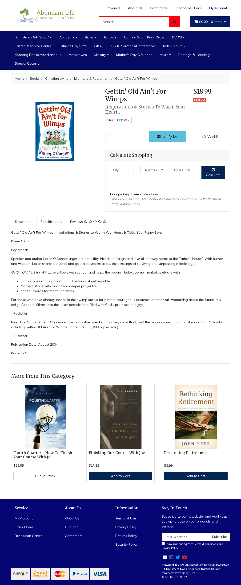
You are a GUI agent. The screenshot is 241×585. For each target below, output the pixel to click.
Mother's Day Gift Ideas (134, 55)
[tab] (23, 221)
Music (164, 55)
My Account (218, 8)
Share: (112, 120)
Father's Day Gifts (72, 46)
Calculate (213, 175)
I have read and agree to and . (192, 546)
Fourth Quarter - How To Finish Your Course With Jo (42, 455)
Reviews (77, 222)
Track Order (24, 527)
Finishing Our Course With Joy (117, 453)
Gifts (97, 46)
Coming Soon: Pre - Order (144, 37)
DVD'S (177, 37)
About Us (135, 8)
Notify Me (169, 136)
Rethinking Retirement (185, 453)
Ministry (100, 55)
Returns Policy (126, 536)
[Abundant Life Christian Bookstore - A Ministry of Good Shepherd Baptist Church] (45, 15)
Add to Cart (120, 476)
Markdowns (78, 55)
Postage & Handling (194, 55)
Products (113, 8)
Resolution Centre (28, 536)
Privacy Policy (125, 527)
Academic (67, 37)
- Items (211, 22)
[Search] (174, 21)
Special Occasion (28, 63)
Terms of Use (125, 518)
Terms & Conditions (206, 544)
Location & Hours (188, 8)
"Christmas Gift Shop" (32, 37)
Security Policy (126, 544)
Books (109, 37)
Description (23, 222)
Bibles (89, 37)
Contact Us (158, 8)
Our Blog (72, 527)
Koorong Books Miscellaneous (38, 55)
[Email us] (165, 557)
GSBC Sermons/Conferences (133, 46)
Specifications (51, 222)
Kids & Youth (173, 46)
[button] (211, 136)
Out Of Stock (45, 476)
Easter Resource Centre (33, 46)
